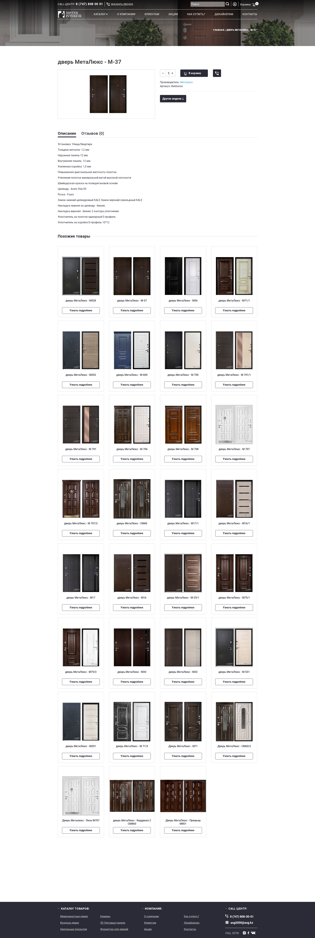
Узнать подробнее (81, 310)
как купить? (196, 14)
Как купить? (191, 916)
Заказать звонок (122, 4)
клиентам (152, 14)
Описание (67, 133)
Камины (105, 916)
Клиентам (150, 922)
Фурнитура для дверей (114, 929)
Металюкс (186, 82)
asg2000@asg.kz (242, 922)
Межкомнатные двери (74, 916)
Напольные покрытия (73, 929)
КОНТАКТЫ (249, 14)
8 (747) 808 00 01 (89, 4)
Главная (218, 30)
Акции (148, 929)
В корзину (195, 73)
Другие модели (171, 98)
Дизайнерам (191, 922)
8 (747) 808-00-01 (242, 916)
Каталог (100, 14)
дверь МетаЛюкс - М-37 (241, 30)
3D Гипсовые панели (112, 922)
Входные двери (69, 922)
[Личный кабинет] (235, 4)
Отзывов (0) (92, 133)
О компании (151, 916)
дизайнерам (224, 14)
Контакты (190, 929)
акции (173, 14)
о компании (126, 14)
